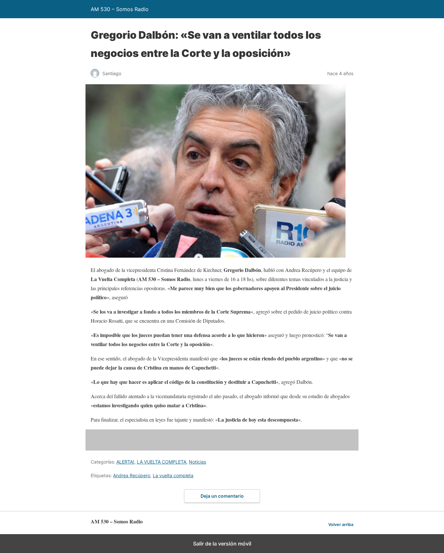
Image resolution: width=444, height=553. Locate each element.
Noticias (197, 462)
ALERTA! (125, 462)
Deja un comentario (222, 496)
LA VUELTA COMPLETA (161, 462)
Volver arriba (340, 524)
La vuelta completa (173, 475)
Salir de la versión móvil (222, 543)
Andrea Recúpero (131, 475)
